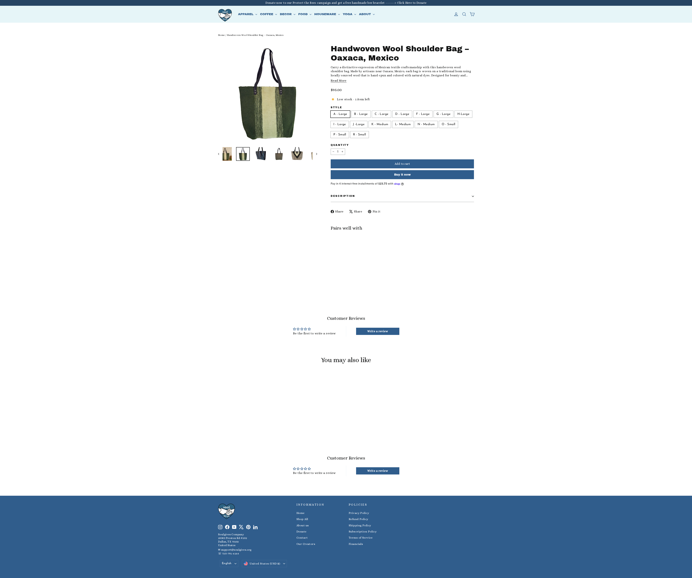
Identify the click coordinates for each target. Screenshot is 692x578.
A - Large (340, 114)
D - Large (402, 114)
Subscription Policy (363, 531)
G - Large (443, 114)
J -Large (359, 124)
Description (343, 196)
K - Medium (379, 124)
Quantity (340, 145)
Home (221, 35)
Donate (301, 531)
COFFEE (267, 14)
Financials (356, 544)
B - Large (361, 114)
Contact (302, 537)
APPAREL (246, 14)
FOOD (303, 14)
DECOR (286, 14)
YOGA (348, 14)
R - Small (359, 134)
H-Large (463, 114)
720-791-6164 (230, 553)
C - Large (382, 114)
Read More (339, 80)
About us (302, 525)
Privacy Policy (359, 513)
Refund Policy (358, 519)
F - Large (423, 114)
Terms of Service (361, 537)
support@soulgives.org (236, 549)
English (227, 563)
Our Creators (305, 544)
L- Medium (403, 124)
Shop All (302, 519)
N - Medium (426, 124)
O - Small (448, 124)
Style (336, 107)
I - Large (339, 124)
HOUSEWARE (325, 14)
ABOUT (365, 14)
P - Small (339, 134)
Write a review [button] (377, 331)
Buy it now (402, 174)
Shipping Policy (360, 525)
